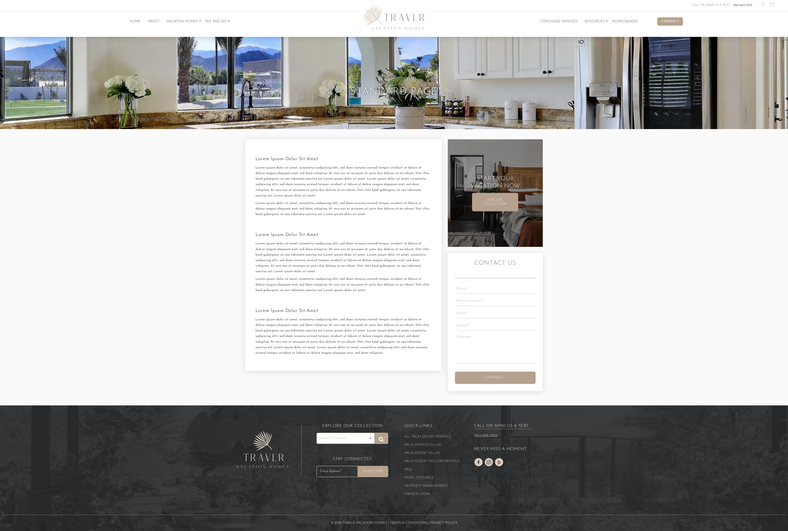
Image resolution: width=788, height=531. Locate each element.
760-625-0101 (486, 436)
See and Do (216, 21)
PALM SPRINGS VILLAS (422, 445)
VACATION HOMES (182, 21)
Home (135, 21)
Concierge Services (558, 21)
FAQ (407, 469)
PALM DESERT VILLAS (422, 453)
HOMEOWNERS (625, 21)
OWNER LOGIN (417, 494)
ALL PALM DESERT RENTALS (427, 436)
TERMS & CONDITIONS (408, 523)
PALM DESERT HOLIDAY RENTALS (432, 461)
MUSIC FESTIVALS (418, 477)
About (153, 21)
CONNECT (670, 21)
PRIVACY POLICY (443, 523)
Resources (595, 21)
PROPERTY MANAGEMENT (426, 486)
